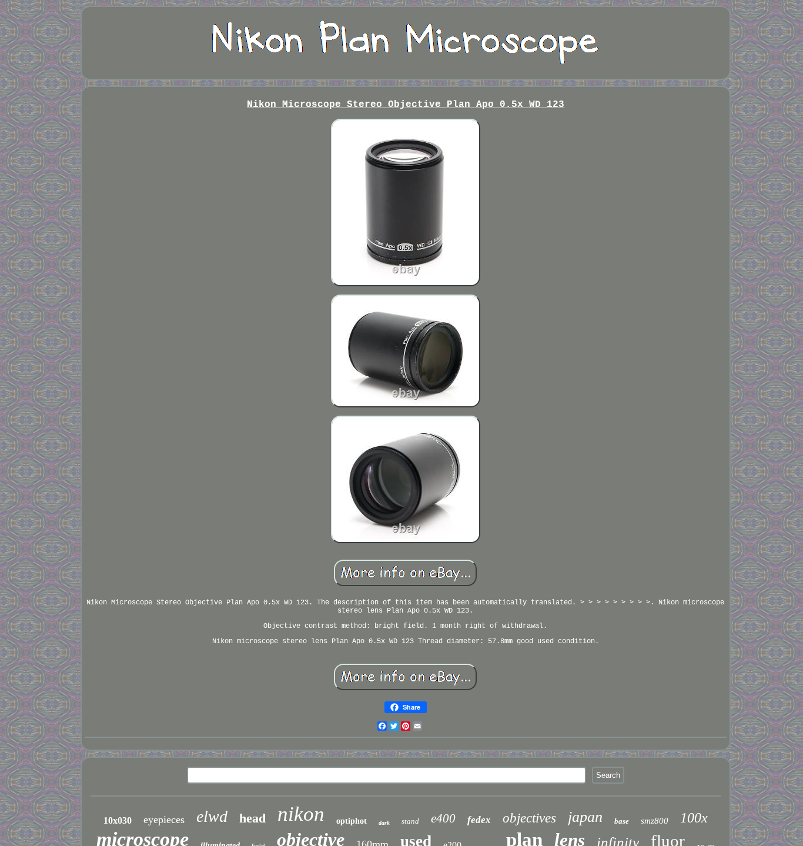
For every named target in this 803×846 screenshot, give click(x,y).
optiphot (351, 821)
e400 (443, 818)
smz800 (654, 820)
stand (410, 821)
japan (585, 816)
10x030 (117, 820)
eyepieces (164, 819)
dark (384, 823)
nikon (300, 813)
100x (694, 817)
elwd (211, 816)
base (621, 821)
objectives (529, 818)
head (252, 818)
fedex (479, 819)
